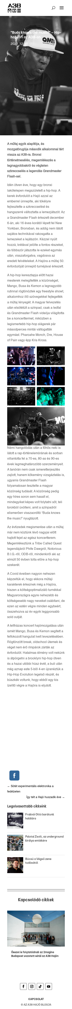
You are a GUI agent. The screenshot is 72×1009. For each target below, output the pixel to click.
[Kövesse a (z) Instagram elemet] (31, 986)
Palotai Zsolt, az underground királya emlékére (44, 838)
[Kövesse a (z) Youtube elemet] (48, 986)
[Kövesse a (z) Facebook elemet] (23, 986)
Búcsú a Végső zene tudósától (38, 861)
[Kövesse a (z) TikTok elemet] (40, 986)
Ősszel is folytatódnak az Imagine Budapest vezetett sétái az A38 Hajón (35, 954)
